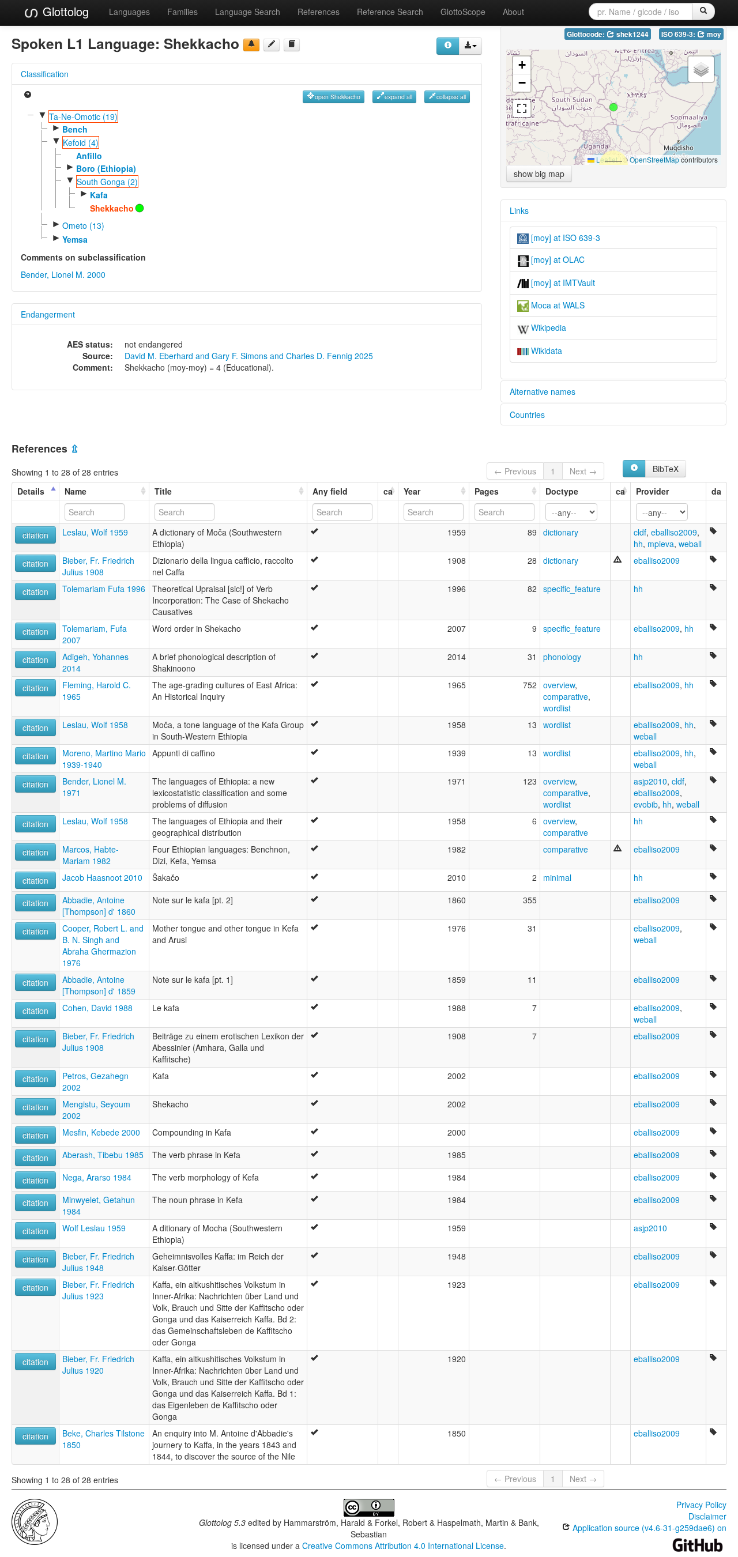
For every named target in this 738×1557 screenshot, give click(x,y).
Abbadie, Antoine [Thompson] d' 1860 (98, 905)
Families (182, 11)
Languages (129, 11)
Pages (487, 491)
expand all (398, 96)
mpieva (660, 543)
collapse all (451, 96)
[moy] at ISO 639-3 (564, 237)
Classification (45, 74)
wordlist (557, 708)
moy (713, 34)
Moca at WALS (557, 305)
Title (163, 491)
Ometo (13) (83, 225)
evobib (646, 804)
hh (638, 543)
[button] (613, 107)
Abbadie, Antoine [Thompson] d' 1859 (98, 985)
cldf (640, 532)
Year (412, 491)
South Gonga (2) (107, 181)
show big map (539, 173)
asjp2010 (650, 781)
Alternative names (542, 391)
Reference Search (390, 11)
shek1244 (632, 34)
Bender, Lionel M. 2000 (63, 274)
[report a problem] (251, 45)
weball (690, 543)
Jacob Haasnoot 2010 (102, 877)
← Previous (515, 471)
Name (75, 491)
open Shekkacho (337, 96)
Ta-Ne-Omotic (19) (83, 116)
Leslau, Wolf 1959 (95, 532)
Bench (75, 129)
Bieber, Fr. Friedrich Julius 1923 (98, 1290)
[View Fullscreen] (521, 108)
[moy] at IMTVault (562, 282)
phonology (562, 656)
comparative (565, 696)
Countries (527, 414)
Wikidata (545, 350)
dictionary (560, 532)
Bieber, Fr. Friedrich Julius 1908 (98, 566)
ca (388, 491)
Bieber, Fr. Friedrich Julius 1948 (98, 1261)
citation (35, 535)
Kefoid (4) (81, 142)
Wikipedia (547, 327)
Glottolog (64, 11)
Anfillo (89, 155)
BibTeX (666, 468)
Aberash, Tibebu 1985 (103, 1154)
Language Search (247, 11)
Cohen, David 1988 (97, 1007)
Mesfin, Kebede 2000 (101, 1132)
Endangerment (48, 314)
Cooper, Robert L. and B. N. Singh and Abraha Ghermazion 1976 (103, 945)
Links (519, 210)
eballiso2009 (674, 532)
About (513, 11)
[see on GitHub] (271, 45)
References (319, 11)
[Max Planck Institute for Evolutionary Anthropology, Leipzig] (35, 1520)
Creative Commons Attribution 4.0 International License (403, 1545)
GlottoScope (462, 11)
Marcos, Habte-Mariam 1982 (90, 854)
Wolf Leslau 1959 (94, 1228)
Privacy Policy (701, 1504)
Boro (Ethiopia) (106, 168)
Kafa (99, 195)
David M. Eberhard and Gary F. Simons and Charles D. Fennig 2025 (249, 355)
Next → (583, 471)
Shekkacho (112, 208)
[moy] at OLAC (557, 259)
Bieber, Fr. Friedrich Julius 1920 (98, 1364)
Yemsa (75, 239)
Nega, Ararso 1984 (96, 1177)
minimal (557, 877)
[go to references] (292, 45)
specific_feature (572, 588)
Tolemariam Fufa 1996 (103, 588)
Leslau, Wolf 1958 (95, 724)
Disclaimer (707, 1516)
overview (559, 685)
